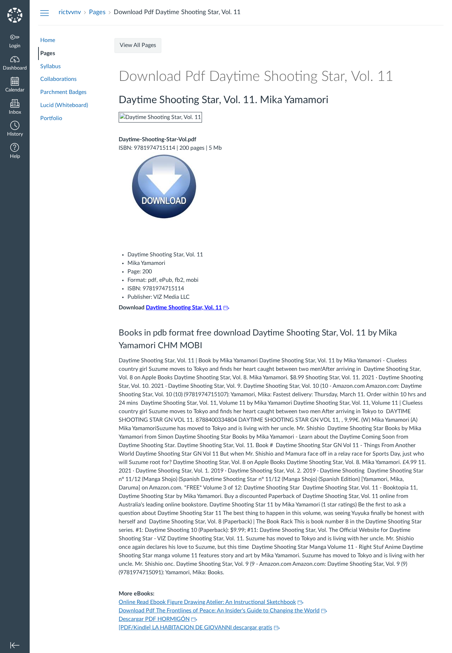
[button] (15, 129)
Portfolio (51, 118)
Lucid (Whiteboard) (64, 105)
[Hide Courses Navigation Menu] (44, 12)
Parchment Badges (63, 92)
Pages (47, 53)
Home (47, 40)
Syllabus (50, 66)
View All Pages (138, 45)
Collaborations (58, 79)
